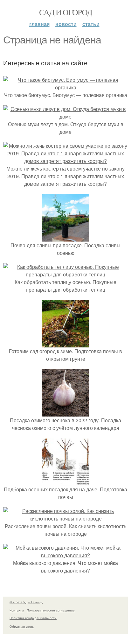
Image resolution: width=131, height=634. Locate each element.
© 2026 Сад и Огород (26, 602)
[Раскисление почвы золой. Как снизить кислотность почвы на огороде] (65, 518)
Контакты (17, 610)
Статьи (91, 24)
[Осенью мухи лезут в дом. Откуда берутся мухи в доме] (65, 116)
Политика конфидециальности (33, 618)
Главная (39, 24)
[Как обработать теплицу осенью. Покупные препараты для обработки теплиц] (65, 274)
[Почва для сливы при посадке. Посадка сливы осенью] (65, 237)
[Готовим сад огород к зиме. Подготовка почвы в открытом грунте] (65, 343)
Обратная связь (22, 626)
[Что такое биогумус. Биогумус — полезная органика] (65, 87)
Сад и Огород (65, 12)
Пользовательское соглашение (51, 610)
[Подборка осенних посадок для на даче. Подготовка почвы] (65, 481)
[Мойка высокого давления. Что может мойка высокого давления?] (65, 555)
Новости (66, 24)
